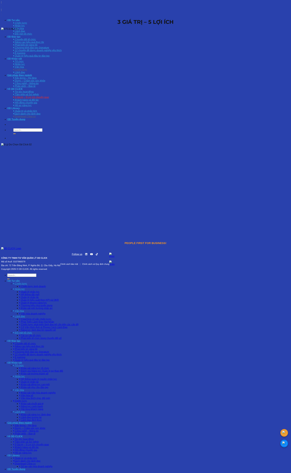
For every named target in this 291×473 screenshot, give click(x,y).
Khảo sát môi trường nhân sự (36, 308)
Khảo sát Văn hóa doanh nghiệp (38, 392)
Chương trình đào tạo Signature (31, 47)
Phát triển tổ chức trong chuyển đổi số (41, 338)
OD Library (13, 108)
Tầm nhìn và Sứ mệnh (26, 94)
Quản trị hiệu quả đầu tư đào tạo (32, 56)
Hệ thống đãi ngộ (29, 294)
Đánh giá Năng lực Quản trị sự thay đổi (41, 371)
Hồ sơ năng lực (23, 105)
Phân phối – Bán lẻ (24, 86)
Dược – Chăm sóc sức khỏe (29, 80)
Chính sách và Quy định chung (95, 264)
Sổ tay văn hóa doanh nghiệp (36, 466)
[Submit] (14, 133)
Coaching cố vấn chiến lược (35, 319)
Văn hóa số (26, 395)
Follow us (77, 254)
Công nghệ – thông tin (26, 83)
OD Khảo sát (14, 58)
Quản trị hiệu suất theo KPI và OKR (39, 300)
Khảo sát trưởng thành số (34, 373)
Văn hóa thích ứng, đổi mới (35, 398)
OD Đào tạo (13, 36)
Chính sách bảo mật (69, 264)
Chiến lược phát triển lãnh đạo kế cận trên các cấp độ (49, 324)
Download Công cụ (25, 116)
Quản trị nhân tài (29, 297)
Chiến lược (20, 69)
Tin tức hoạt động (24, 91)
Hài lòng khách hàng (31, 409)
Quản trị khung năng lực (33, 302)
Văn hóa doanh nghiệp (32, 313)
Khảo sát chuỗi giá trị (31, 403)
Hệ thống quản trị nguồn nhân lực (38, 379)
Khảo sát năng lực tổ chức (34, 368)
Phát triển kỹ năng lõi (25, 45)
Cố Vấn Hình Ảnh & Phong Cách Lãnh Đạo (43, 327)
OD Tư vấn (13, 20)
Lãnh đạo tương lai (31, 417)
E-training (19, 53)
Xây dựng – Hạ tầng (25, 78)
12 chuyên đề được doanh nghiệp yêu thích (38, 50)
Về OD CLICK (15, 89)
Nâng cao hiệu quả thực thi (29, 42)
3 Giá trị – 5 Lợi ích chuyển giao (31, 97)
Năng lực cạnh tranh (31, 406)
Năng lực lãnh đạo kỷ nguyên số (38, 330)
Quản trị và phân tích (25, 111)
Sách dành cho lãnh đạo (27, 113)
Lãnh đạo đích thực (31, 420)
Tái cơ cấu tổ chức (30, 335)
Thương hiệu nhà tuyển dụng (36, 305)
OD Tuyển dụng (16, 119)
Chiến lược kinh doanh (33, 286)
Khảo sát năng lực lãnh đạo (35, 414)
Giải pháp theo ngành (19, 75)
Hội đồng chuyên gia (25, 102)
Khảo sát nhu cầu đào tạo (34, 387)
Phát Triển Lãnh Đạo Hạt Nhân (37, 322)
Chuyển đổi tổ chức (25, 39)
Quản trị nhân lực (30, 292)
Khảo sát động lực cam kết (35, 384)
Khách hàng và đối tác (26, 100)
